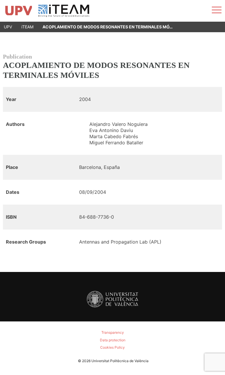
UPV (8, 26)
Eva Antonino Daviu (111, 130)
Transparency (112, 332)
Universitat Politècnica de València (120, 361)
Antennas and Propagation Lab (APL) (120, 242)
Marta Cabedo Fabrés (113, 136)
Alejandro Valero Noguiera (118, 124)
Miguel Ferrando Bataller (116, 142)
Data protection (112, 340)
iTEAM (27, 26)
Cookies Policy (112, 347)
